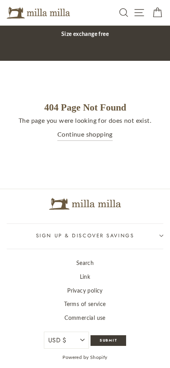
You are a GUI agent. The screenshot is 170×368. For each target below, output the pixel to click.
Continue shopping (85, 134)
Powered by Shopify (84, 357)
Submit (108, 340)
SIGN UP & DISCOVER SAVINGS (85, 235)
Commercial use (85, 318)
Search (85, 263)
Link (85, 277)
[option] (85, 34)
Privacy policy (85, 291)
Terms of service (85, 304)
